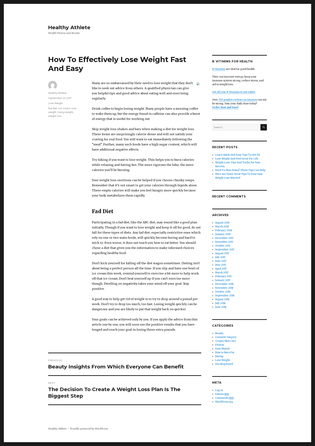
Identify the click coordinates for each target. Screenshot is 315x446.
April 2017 (221, 268)
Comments (224, 397)
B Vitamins (218, 69)
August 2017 (222, 253)
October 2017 (222, 245)
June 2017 (220, 261)
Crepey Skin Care (225, 341)
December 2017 (224, 238)
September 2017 (224, 249)
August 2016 (222, 299)
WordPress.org (224, 401)
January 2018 (223, 234)
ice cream (64, 108)
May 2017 (220, 264)
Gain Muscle (222, 348)
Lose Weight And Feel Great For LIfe (236, 158)
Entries (222, 394)
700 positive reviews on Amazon (237, 99)
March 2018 (222, 226)
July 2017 (220, 257)
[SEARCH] (263, 127)
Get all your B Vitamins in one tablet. (234, 92)
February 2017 (223, 276)
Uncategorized (224, 364)
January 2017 (222, 280)
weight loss (54, 115)
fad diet (52, 108)
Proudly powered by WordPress (89, 428)
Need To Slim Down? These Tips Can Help (240, 170)
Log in (219, 390)
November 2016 (224, 287)
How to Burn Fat (224, 352)
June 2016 (220, 307)
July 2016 (220, 303)
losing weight (65, 112)
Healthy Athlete (69, 27)
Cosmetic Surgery (226, 337)
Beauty (219, 333)
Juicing (219, 356)
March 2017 (221, 272)
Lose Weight (55, 103)
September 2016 (224, 295)
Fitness (219, 344)
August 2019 (222, 222)
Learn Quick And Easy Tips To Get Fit (237, 154)
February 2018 (223, 230)
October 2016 (222, 291)
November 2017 (224, 241)
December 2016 (224, 284)
